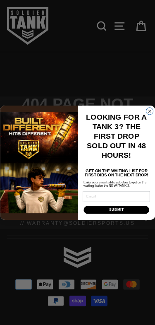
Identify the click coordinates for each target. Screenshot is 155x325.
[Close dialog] (149, 110)
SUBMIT (116, 209)
